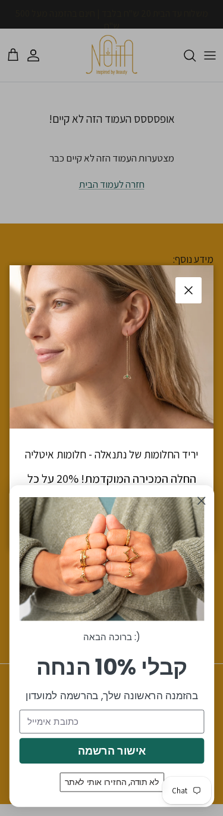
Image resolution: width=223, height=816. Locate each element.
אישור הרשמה (111, 750)
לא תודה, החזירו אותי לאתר (111, 781)
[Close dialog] (201, 501)
